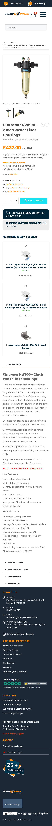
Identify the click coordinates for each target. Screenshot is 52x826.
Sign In (20, 734)
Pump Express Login (13, 746)
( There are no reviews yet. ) (27, 140)
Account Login (12, 752)
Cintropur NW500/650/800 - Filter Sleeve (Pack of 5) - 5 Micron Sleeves (26, 266)
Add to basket (35, 200)
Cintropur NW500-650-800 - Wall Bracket (27, 346)
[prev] (43, 125)
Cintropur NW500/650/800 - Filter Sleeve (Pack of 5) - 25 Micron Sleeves (26, 306)
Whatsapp (40, 3)
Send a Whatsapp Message (20, 634)
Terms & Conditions (13, 645)
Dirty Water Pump (12, 704)
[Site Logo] (12, 791)
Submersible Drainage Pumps (17, 708)
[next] (47, 125)
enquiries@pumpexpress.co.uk (21, 617)
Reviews (7, 667)
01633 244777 (16, 3)
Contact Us (8, 663)
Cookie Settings (12, 804)
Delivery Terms (10, 650)
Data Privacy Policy (12, 654)
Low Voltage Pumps (13, 713)
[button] (6, 78)
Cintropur (13, 174)
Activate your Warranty (14, 671)
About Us (7, 658)
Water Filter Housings (21, 188)
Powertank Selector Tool (15, 700)
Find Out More (9, 734)
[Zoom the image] (30, 2)
